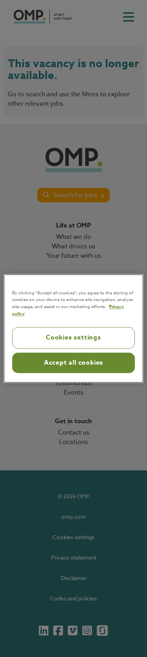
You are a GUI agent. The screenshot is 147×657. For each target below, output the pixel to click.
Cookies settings (73, 338)
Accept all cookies (73, 362)
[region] (73, 328)
